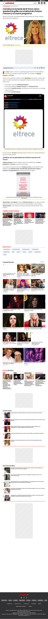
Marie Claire (22, 600)
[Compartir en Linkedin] (41, 68)
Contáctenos (26, 603)
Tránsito (30, 606)
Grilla (13, 251)
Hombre (34, 600)
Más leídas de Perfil (9, 466)
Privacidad (33, 603)
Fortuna (28, 600)
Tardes (24, 251)
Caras (10, 600)
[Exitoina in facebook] (42, 3)
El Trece (18, 251)
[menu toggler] (3, 3)
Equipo (39, 603)
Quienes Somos (17, 603)
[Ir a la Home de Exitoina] (10, 3)
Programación (37, 251)
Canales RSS (9, 603)
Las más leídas (7, 411)
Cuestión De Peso (25, 249)
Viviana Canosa (7, 162)
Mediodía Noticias (16, 249)
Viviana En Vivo (6, 251)
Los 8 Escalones (35, 249)
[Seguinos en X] (44, 3)
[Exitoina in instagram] (39, 3)
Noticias (15, 600)
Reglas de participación (21, 606)
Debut (5, 254)
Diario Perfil (4, 600)
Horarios (30, 251)
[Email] (44, 68)
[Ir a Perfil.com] (42, 1)
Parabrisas (40, 600)
